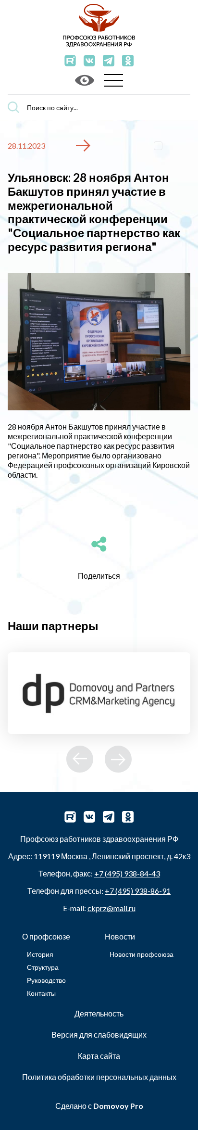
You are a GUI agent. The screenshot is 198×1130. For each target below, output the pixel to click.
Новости (120, 936)
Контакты (41, 993)
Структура (43, 967)
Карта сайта (99, 1055)
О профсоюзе (46, 936)
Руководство (46, 980)
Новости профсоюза (141, 954)
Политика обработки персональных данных (99, 1076)
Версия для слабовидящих (99, 1034)
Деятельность (99, 1013)
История (40, 954)
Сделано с (99, 1105)
